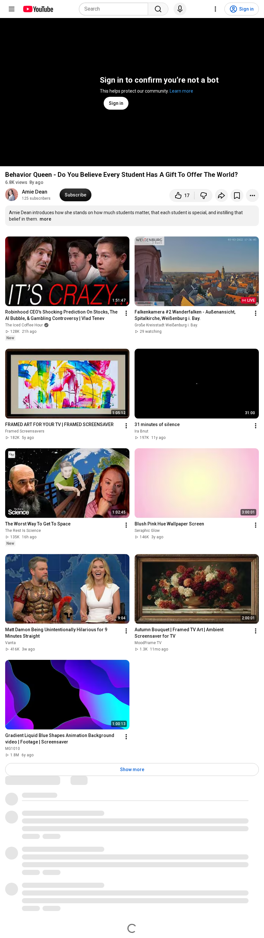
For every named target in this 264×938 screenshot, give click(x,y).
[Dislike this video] (203, 195)
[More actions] (252, 195)
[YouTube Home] (38, 9)
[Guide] (11, 9)
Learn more (181, 91)
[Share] (221, 195)
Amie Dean (34, 192)
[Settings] (215, 9)
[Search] (158, 9)
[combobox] (115, 9)
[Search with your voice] (180, 9)
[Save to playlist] (237, 195)
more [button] (45, 219)
